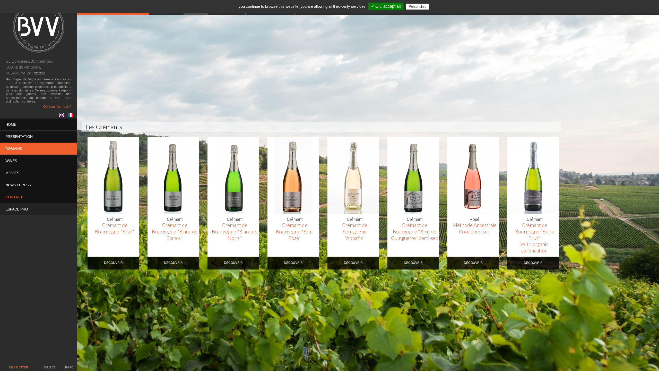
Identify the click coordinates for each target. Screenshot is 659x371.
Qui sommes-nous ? (57, 106)
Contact (14, 197)
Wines (11, 161)
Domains (13, 149)
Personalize (417, 7)
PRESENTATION (19, 136)
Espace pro (16, 209)
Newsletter (18, 367)
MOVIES (12, 173)
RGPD (69, 367)
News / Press (18, 185)
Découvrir (113, 263)
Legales (49, 367)
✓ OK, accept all (386, 6)
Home (10, 124)
